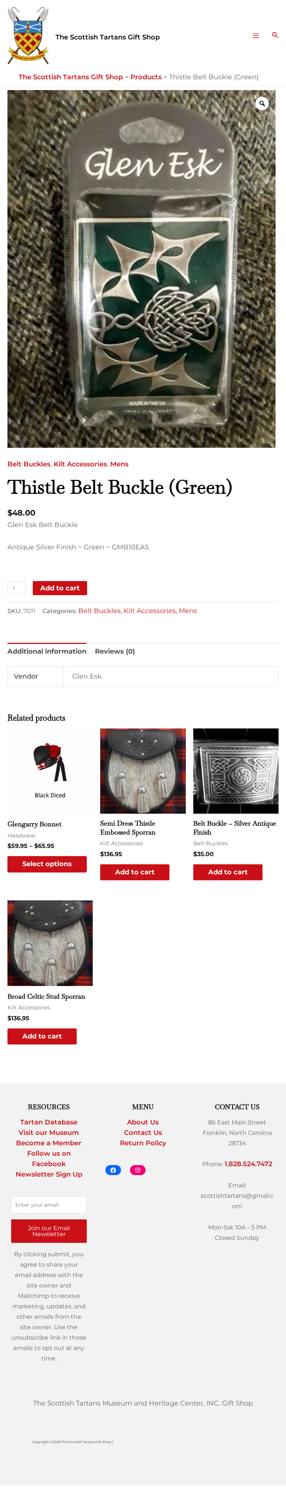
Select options (47, 864)
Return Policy (143, 1143)
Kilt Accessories (80, 464)
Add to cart (60, 588)
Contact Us (143, 1133)
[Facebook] (113, 1170)
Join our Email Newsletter (49, 1231)
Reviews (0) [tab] (115, 651)
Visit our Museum (49, 1133)
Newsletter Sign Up (49, 1174)
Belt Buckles (28, 464)
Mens (119, 464)
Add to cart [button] (135, 872)
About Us (143, 1122)
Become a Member (49, 1143)
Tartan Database (48, 1122)
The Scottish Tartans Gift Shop (107, 37)
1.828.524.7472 (248, 1164)
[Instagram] (138, 1170)
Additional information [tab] (46, 651)
